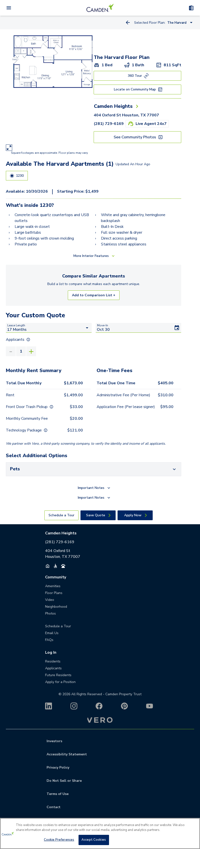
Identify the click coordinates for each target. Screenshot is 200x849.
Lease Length (16, 325)
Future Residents (58, 675)
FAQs (49, 640)
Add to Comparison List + (93, 295)
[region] (100, 833)
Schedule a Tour (58, 626)
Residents (52, 661)
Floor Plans (53, 593)
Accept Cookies (93, 840)
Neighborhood (56, 606)
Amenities (52, 586)
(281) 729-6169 (109, 123)
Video (49, 599)
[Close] (192, 825)
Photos (50, 613)
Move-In (102, 325)
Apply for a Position (60, 682)
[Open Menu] (9, 8)
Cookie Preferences (59, 840)
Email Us (52, 633)
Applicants (53, 668)
